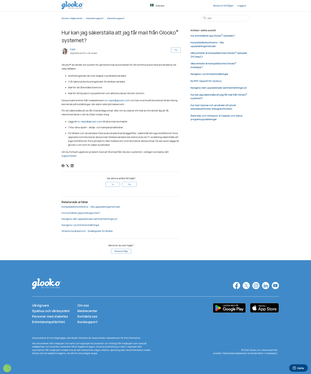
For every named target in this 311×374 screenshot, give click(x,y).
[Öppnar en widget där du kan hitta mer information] (298, 368)
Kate (72, 49)
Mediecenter (87, 311)
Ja (113, 184)
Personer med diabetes (50, 316)
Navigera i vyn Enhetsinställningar (80, 225)
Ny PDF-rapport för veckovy (206, 81)
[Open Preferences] (7, 368)
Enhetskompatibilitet (48, 322)
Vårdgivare (40, 305)
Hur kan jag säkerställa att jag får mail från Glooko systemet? (218, 96)
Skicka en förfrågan (223, 5)
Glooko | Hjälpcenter (72, 18)
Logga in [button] (241, 5)
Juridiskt (217, 353)
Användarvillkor (256, 353)
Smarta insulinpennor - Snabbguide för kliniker (87, 231)
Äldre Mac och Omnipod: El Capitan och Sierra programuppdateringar (216, 117)
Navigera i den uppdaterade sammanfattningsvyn (89, 219)
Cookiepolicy (271, 353)
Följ (175, 50)
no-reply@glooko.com (117, 100)
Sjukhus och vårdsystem (51, 311)
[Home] (72, 8)
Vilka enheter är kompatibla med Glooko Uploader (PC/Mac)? (218, 54)
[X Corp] (67, 165)
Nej (129, 184)
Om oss (83, 305)
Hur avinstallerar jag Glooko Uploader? (212, 35)
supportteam (69, 155)
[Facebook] (63, 165)
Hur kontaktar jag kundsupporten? (81, 213)
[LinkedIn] (72, 165)
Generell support (95, 18)
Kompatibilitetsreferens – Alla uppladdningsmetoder (91, 206)
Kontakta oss (87, 316)
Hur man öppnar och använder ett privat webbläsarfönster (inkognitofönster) (213, 107)
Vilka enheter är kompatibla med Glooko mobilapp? (212, 65)
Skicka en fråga (121, 251)
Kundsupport (87, 322)
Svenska (160, 5)
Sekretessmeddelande (234, 353)
